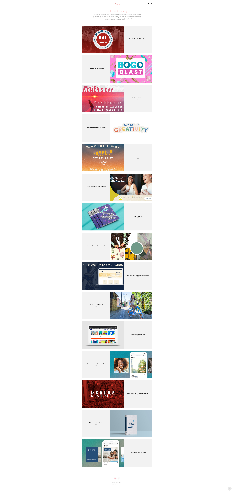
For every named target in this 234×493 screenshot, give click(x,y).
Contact (87, 4)
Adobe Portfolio (119, 484)
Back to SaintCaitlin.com (117, 482)
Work (83, 4)
